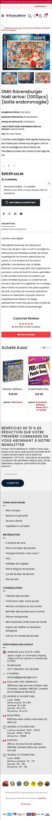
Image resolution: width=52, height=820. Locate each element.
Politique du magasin (17, 563)
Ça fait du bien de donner (20, 574)
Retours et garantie (17, 515)
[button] (41, 347)
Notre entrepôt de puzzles (21, 548)
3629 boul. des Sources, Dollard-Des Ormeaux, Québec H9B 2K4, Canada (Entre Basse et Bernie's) (27, 689)
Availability (11, 179)
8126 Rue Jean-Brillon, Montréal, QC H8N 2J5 (27, 721)
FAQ (8, 558)
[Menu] (2, 16)
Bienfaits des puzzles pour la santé (25, 611)
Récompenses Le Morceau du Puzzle (26, 622)
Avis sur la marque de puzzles (22, 635)
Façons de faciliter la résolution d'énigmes (23, 628)
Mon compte (13, 510)
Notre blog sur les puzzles (20, 569)
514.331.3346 (32, 669)
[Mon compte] (40, 16)
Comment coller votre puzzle (22, 601)
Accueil (2, 25)
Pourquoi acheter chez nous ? (22, 553)
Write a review (26, 334)
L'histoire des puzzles (17, 596)
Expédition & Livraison (18, 526)
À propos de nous (15, 542)
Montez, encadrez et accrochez (24, 606)
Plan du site (12, 579)
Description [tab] (8, 223)
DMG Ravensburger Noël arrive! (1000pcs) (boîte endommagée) (25, 96)
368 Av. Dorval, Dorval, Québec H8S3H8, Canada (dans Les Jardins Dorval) (26, 747)
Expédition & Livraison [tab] (13, 229)
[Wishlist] (35, 16)
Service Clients (14, 521)
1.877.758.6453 (15, 669)
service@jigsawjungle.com (22, 677)
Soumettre (13, 483)
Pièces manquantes (17, 616)
